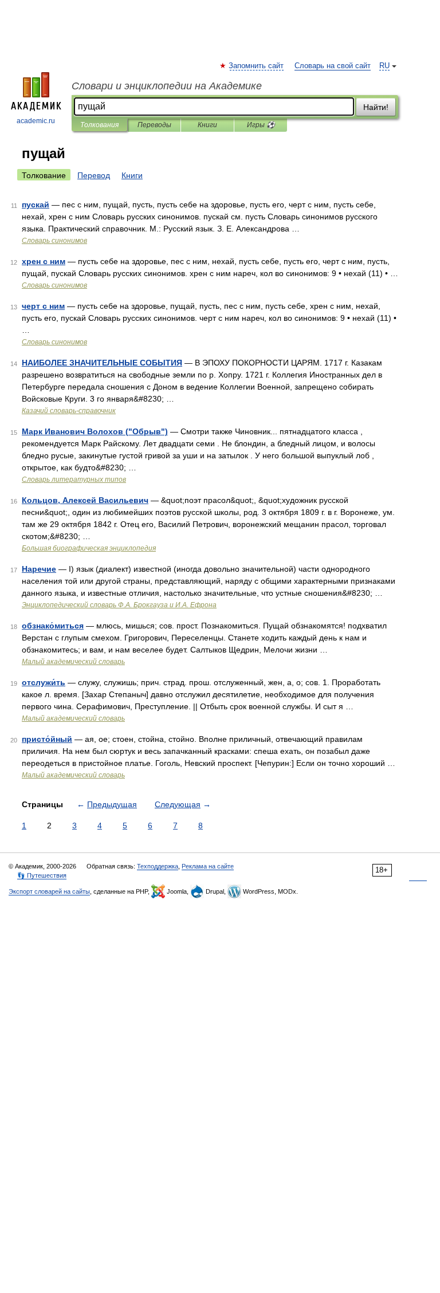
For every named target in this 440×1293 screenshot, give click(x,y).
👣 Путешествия (41, 875)
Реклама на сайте (208, 866)
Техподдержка (157, 866)
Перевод (93, 175)
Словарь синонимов (54, 241)
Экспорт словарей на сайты (49, 891)
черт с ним (43, 306)
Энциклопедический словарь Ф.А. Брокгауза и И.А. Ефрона (119, 605)
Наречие (39, 568)
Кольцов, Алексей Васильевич (85, 500)
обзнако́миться (53, 625)
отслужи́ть (43, 682)
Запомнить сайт (257, 66)
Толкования (99, 125)
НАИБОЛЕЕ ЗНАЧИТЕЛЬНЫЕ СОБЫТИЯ (102, 362)
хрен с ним (43, 261)
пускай (35, 204)
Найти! (375, 107)
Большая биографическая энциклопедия (89, 548)
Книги (207, 125)
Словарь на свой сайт (332, 66)
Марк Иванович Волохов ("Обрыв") (95, 431)
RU (384, 66)
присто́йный (47, 739)
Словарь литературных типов (74, 479)
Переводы (154, 125)
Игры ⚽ (261, 125)
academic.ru (36, 121)
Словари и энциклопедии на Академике (167, 86)
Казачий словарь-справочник (69, 411)
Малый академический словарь (73, 662)
